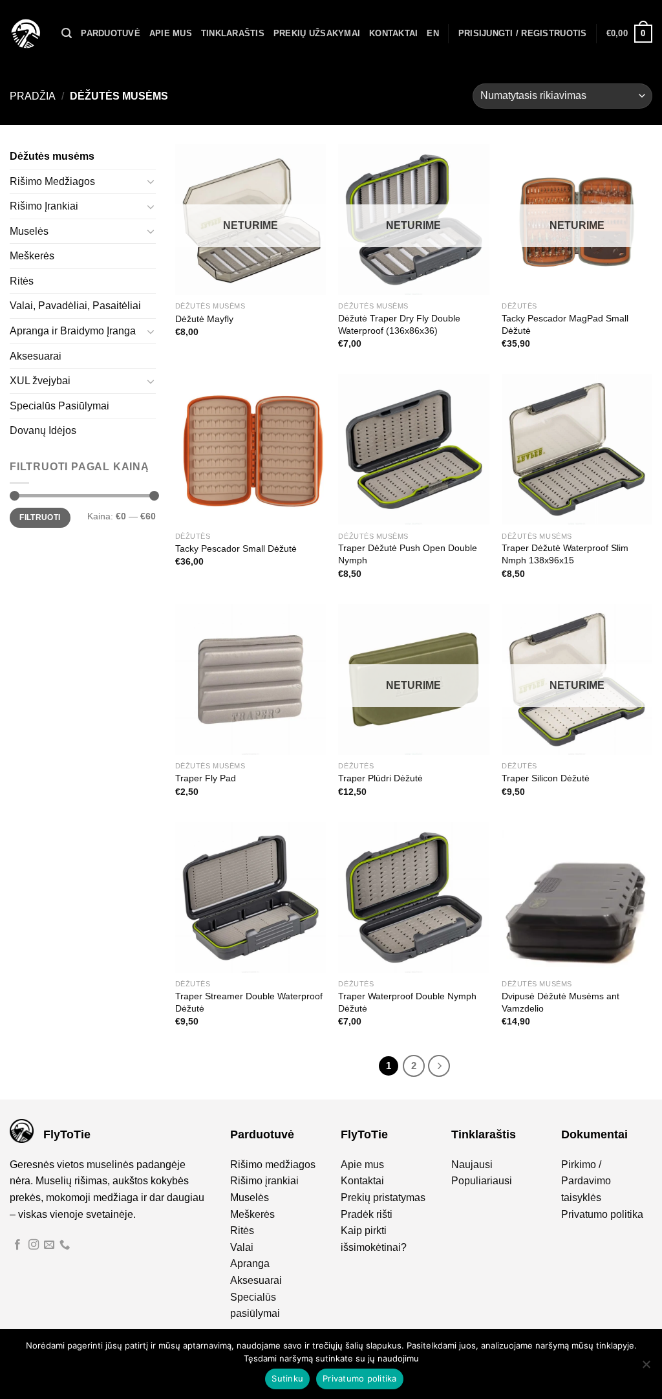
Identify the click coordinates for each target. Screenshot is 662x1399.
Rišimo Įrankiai (44, 206)
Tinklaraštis (232, 33)
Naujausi (472, 1164)
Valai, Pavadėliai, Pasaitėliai (75, 305)
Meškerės (32, 255)
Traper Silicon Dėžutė (546, 778)
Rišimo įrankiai (264, 1180)
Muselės (29, 231)
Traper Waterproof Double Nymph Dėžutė (407, 1002)
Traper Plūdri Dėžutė (380, 778)
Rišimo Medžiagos (52, 181)
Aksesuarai (35, 356)
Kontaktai (393, 33)
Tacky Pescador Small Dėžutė (236, 548)
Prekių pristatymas (383, 1197)
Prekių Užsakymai (316, 33)
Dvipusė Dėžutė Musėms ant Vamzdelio (560, 1002)
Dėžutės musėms (52, 156)
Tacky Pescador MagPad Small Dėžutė (565, 324)
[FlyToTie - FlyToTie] (26, 33)
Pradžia (33, 96)
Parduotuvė (110, 33)
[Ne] (645, 1368)
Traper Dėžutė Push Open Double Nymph (407, 554)
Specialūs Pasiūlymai (59, 405)
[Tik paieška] (66, 33)
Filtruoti (39, 517)
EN (433, 33)
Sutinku (287, 1378)
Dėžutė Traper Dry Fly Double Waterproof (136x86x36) (399, 324)
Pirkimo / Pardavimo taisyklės (586, 1181)
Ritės (22, 281)
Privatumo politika (602, 1214)
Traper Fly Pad (205, 778)
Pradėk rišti (366, 1214)
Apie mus (170, 33)
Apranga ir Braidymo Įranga (73, 330)
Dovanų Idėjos (43, 430)
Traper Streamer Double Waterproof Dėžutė (249, 1002)
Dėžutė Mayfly (204, 319)
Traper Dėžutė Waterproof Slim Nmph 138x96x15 (565, 554)
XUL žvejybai (40, 380)
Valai (241, 1247)
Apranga (250, 1263)
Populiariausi (481, 1180)
